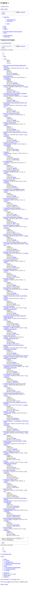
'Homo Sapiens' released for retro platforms (14, 85)
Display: (4, 538)
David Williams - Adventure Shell (11, 287)
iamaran (7, 261)
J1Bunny (7, 480)
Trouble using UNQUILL (10, 335)
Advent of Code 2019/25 (9, 180)
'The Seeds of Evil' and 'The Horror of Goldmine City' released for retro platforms (15, 94)
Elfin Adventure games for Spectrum (12, 518)
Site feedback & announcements (15, 308)
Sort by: (14, 538)
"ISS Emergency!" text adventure (11, 374)
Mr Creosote (8, 144)
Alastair (7, 114)
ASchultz (7, 243)
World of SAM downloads (10, 122)
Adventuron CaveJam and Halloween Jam (13, 393)
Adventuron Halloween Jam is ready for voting (15, 383)
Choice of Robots (8, 527)
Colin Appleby (8, 519)
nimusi (6, 218)
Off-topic (7, 511)
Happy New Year (8, 488)
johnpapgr (7, 443)
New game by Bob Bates (9, 470)
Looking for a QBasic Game (10, 479)
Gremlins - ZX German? (9, 411)
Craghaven (6, 152)
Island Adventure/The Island (10, 269)
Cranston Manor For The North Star (12, 208)
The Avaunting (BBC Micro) (10, 259)
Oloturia (7, 181)
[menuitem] (11, 19)
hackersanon (8, 413)
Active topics (7, 36)
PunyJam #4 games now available (11, 225)
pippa (6, 528)
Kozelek (7, 134)
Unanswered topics (8, 35)
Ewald (6, 453)
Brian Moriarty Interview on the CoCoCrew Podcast (16, 431)
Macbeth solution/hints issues (10, 198)
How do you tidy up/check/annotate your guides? (15, 242)
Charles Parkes (8, 500)
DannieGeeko (8, 153)
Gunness (7, 471)
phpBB (8, 581)
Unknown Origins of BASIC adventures (13, 234)
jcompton (7, 200)
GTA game (13, 579)
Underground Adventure (9, 508)
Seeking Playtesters (8, 76)
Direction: (4, 540)
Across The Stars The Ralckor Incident (13, 365)
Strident (7, 124)
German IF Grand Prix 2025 (10, 142)
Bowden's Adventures (9, 278)
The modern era (7, 78)
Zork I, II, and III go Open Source (12, 113)
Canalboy (7, 162)
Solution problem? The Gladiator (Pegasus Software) (16, 355)
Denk (6, 337)
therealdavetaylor (9, 510)
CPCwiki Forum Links (9, 306)
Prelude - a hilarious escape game (11, 451)
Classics (26, 86)
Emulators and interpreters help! (11, 338)
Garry (6, 86)
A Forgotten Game (8, 161)
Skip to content (4, 9)
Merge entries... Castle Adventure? (12, 326)
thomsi (6, 105)
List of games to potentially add (11, 170)
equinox (7, 347)
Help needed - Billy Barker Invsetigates (13, 217)
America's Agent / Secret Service (11, 251)
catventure (7, 68)
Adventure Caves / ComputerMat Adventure (14, 189)
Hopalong (7, 366)
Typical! (5, 461)
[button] (5, 56)
